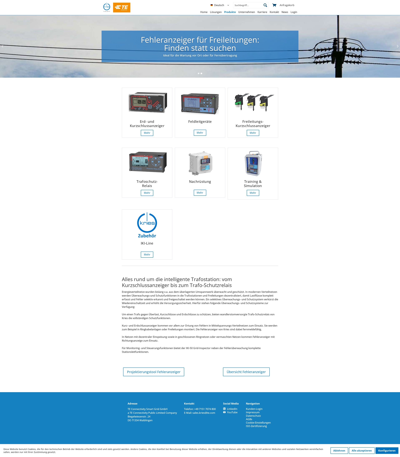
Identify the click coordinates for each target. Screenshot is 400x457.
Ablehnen (339, 450)
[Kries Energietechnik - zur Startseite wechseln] (117, 7)
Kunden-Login (254, 409)
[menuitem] (220, 5)
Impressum (253, 412)
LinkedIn (232, 409)
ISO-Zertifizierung (256, 426)
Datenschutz (253, 415)
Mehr (147, 133)
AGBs (249, 419)
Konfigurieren (387, 450)
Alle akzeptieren (362, 450)
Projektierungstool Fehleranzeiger (153, 372)
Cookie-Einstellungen (258, 422)
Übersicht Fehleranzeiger (246, 372)
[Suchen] (265, 5)
